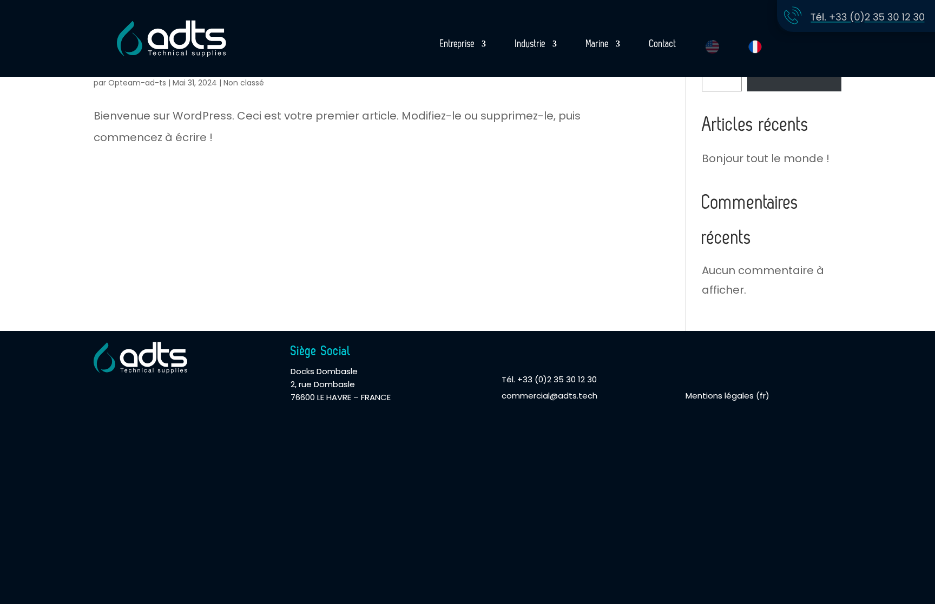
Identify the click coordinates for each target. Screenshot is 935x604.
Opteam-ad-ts (137, 82)
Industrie (530, 44)
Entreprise (457, 44)
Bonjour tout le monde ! (765, 158)
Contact (662, 44)
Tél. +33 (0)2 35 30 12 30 (549, 379)
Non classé (243, 82)
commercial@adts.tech (549, 395)
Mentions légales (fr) (727, 395)
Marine (597, 44)
